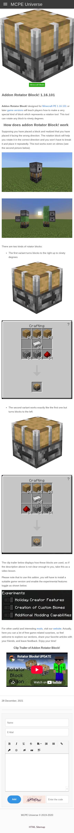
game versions (15, 110)
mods (40, 628)
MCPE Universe (26, 4)
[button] (9, 743)
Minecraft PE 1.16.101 (54, 106)
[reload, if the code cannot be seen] (34, 799)
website (57, 628)
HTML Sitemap (37, 827)
